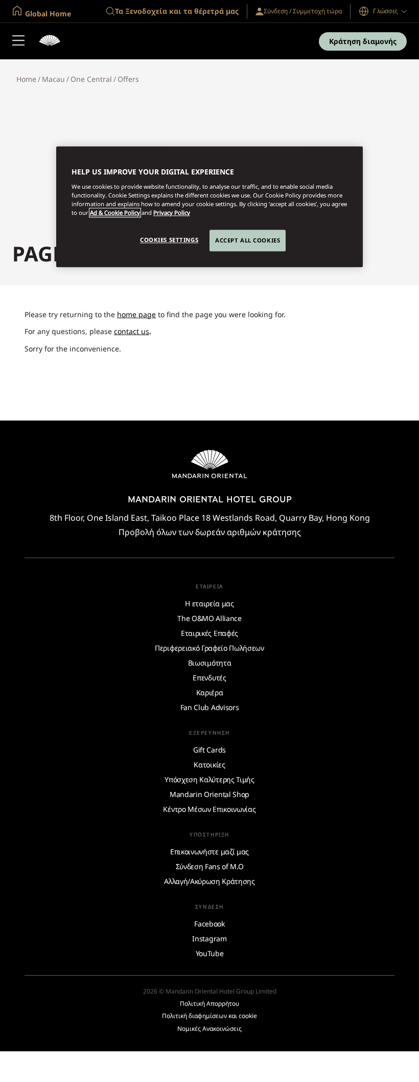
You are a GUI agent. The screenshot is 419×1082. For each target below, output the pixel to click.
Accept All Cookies (247, 240)
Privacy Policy (171, 212)
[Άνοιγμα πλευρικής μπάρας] (18, 41)
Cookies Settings (169, 240)
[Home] (49, 41)
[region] (209, 207)
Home (26, 79)
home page (136, 314)
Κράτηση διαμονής (363, 41)
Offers (128, 79)
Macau (53, 79)
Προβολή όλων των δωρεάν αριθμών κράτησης (210, 532)
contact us (131, 331)
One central (91, 79)
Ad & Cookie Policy (115, 212)
